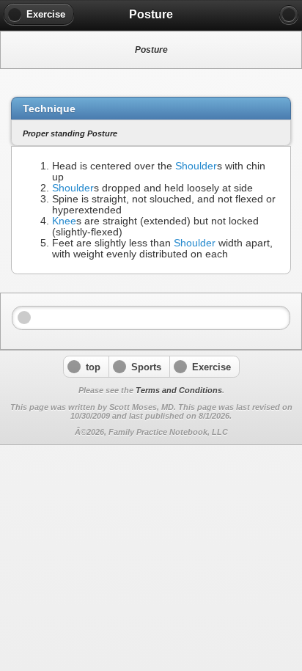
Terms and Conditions (179, 390)
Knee (64, 221)
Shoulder (196, 166)
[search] (288, 14)
